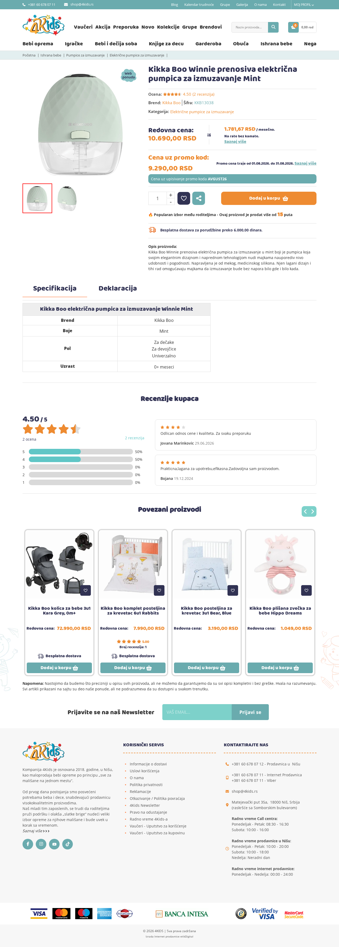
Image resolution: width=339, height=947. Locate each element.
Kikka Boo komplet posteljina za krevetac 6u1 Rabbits (133, 611)
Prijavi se (250, 712)
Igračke (74, 44)
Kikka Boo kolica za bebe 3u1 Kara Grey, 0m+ (59, 611)
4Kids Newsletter (145, 805)
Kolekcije (168, 27)
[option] (81, 124)
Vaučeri (83, 27)
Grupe (225, 4)
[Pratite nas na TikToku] (68, 844)
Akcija (102, 27)
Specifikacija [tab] (55, 289)
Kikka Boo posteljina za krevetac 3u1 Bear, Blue (206, 611)
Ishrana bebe (276, 44)
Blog (174, 4)
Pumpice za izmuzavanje (85, 55)
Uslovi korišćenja (144, 770)
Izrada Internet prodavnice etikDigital (169, 936)
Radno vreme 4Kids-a (149, 819)
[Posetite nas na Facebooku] (29, 844)
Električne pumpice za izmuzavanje (137, 55)
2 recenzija (134, 437)
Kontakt (279, 4)
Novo (147, 27)
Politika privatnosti (146, 784)
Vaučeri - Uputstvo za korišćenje (158, 825)
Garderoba (208, 44)
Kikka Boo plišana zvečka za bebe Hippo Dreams (280, 611)
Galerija (242, 4)
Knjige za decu (166, 44)
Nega (310, 44)
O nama (260, 4)
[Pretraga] (273, 27)
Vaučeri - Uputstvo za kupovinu (157, 832)
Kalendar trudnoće (199, 4)
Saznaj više (235, 141)
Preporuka (126, 27)
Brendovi (211, 27)
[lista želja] (184, 198)
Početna (29, 55)
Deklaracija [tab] (118, 289)
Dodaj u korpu (264, 198)
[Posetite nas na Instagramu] (42, 844)
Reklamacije (140, 791)
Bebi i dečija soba (116, 44)
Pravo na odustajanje (148, 812)
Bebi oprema (38, 44)
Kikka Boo (171, 102)
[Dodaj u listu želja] (85, 590)
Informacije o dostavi (148, 763)
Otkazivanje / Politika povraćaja (157, 798)
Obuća (241, 44)
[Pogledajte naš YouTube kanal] (55, 844)
